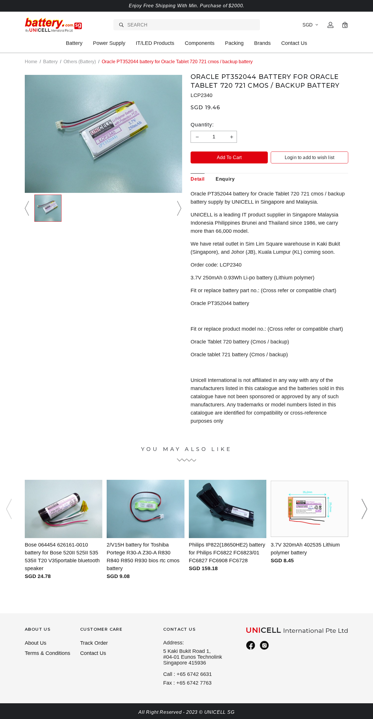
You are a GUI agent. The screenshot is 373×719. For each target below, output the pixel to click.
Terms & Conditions (47, 653)
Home (31, 61)
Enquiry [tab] (225, 179)
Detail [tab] (198, 179)
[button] (28, 208)
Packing (234, 43)
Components (199, 43)
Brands (262, 43)
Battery (74, 43)
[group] (47, 208)
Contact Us (294, 43)
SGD (307, 24)
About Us (35, 643)
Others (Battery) (80, 61)
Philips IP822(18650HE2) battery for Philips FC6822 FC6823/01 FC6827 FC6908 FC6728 (227, 552)
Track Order (94, 643)
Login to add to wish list (309, 157)
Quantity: (202, 125)
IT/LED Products (155, 43)
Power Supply (109, 43)
